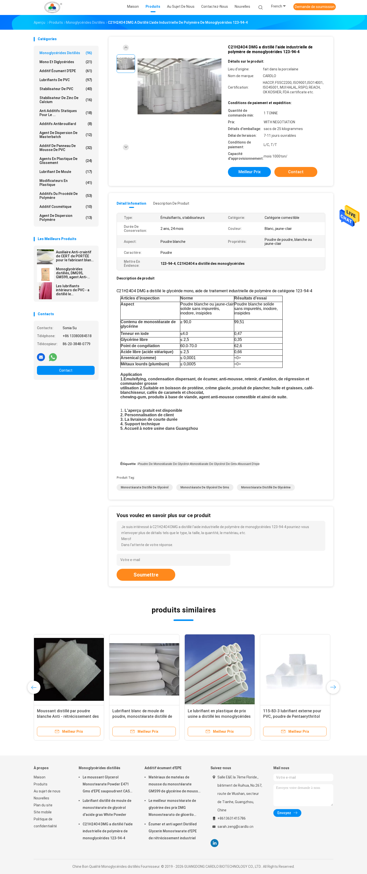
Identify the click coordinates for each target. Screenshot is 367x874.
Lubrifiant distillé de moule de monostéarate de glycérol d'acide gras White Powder (107, 808)
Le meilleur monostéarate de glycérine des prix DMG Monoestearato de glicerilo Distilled (172, 808)
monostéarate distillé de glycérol (145, 487)
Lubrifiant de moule (65, 172)
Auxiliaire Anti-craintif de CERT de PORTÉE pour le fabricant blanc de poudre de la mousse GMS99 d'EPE (74, 256)
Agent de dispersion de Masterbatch (65, 135)
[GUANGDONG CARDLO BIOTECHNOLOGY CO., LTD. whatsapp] (53, 357)
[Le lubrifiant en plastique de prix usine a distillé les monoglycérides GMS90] (220, 669)
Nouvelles (41, 798)
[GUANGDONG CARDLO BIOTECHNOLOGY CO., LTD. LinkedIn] (214, 843)
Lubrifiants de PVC (65, 80)
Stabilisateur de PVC (65, 89)
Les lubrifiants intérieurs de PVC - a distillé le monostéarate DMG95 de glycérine (74, 290)
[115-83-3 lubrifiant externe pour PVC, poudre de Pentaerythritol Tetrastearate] (295, 669)
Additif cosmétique (65, 207)
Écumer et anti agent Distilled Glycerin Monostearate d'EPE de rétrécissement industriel (173, 831)
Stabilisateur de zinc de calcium (65, 100)
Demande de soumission (315, 7)
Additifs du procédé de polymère (65, 196)
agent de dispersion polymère (65, 218)
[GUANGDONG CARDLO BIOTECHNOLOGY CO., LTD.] (53, 7)
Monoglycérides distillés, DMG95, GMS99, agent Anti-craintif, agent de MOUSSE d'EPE (71, 273)
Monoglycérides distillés (65, 53)
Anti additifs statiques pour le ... (65, 113)
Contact (65, 370)
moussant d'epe (249, 464)
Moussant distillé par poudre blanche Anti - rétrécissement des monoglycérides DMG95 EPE (68, 716)
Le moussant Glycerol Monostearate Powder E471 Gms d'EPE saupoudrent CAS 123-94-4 (106, 785)
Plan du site (43, 805)
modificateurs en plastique (65, 183)
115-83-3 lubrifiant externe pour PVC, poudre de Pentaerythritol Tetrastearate (292, 716)
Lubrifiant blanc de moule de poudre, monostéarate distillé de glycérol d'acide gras (142, 716)
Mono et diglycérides (65, 62)
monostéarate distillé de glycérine (266, 487)
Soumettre (146, 575)
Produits (40, 784)
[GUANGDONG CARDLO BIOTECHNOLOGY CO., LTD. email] (41, 357)
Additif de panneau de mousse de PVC (65, 148)
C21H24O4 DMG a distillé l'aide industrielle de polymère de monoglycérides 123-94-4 (108, 831)
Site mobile (43, 812)
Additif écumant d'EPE (65, 71)
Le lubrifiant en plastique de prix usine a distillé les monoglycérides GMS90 (219, 716)
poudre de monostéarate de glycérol (163, 464)
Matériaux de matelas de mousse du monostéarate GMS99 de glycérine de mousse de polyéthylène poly (174, 785)
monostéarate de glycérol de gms (213, 464)
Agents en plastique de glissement (65, 161)
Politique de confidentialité (45, 822)
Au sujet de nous (47, 791)
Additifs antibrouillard (65, 124)
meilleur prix (249, 171)
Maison (39, 777)
